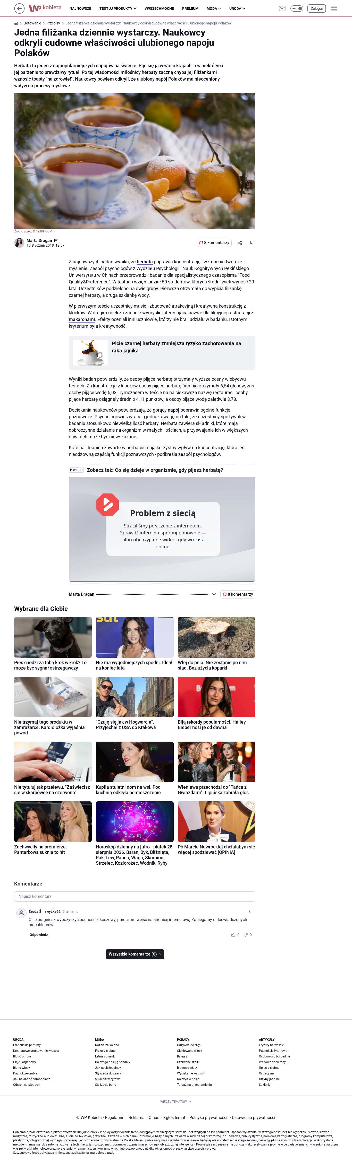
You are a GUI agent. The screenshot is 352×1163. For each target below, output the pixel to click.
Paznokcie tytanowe (273, 1051)
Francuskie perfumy (27, 1045)
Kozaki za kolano (107, 1045)
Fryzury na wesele (271, 1045)
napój (173, 410)
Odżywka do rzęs (188, 1045)
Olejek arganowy (24, 1062)
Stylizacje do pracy (108, 1073)
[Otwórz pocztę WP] (282, 8)
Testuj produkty (115, 8)
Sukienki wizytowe (107, 1079)
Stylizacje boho (105, 1085)
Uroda (235, 8)
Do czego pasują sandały (112, 1062)
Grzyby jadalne (269, 1079)
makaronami (82, 319)
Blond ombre (22, 1056)
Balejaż (182, 1056)
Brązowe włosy (187, 1068)
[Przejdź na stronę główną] (19, 12)
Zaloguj (317, 8)
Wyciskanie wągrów (191, 1073)
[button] (296, 8)
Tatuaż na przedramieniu (194, 1085)
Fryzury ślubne (105, 1051)
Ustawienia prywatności (252, 1117)
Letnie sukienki (105, 1056)
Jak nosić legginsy (108, 1068)
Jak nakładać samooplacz (31, 1079)
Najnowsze (80, 8)
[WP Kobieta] (49, 8)
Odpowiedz (39, 935)
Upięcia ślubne (269, 1068)
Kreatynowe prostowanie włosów (36, 1051)
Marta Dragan (39, 240)
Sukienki (265, 1085)
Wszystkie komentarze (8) (133, 954)
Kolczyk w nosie (188, 1079)
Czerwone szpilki (188, 1062)
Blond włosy (21, 1068)
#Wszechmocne (159, 8)
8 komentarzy (216, 242)
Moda (212, 8)
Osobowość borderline (274, 1056)
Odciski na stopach (26, 1085)
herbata (145, 261)
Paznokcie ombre (25, 1073)
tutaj (110, 1153)
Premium (190, 8)
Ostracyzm (266, 1073)
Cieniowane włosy (189, 1051)
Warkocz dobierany (272, 1062)
